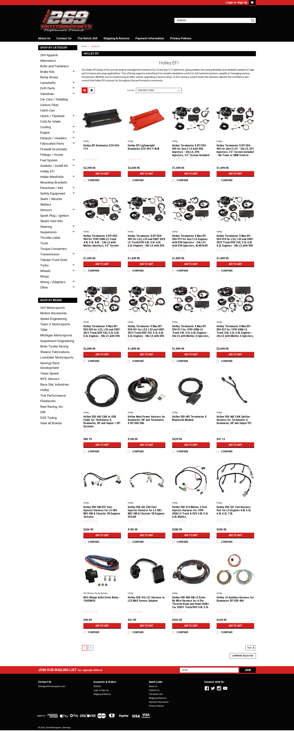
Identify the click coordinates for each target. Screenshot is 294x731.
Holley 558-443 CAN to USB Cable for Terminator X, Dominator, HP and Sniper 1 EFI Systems (101, 421)
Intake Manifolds (52, 177)
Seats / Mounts (51, 199)
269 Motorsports (52, 308)
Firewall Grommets (53, 149)
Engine (45, 132)
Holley (44, 390)
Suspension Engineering (57, 341)
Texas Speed (49, 373)
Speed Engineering (53, 319)
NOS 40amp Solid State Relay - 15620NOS (101, 599)
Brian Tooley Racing (54, 346)
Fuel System (49, 160)
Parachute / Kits (51, 188)
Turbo (44, 265)
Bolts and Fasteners (54, 66)
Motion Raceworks (53, 313)
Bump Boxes (49, 77)
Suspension (48, 232)
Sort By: (131, 90)
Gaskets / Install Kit (54, 166)
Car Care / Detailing (54, 99)
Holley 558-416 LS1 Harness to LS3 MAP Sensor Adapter (146, 599)
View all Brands (51, 423)
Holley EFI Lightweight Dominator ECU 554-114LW (143, 147)
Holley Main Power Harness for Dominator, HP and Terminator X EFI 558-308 (146, 420)
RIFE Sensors (49, 379)
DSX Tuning (48, 418)
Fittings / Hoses (51, 155)
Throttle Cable (50, 238)
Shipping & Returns (116, 38)
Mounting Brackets (53, 182)
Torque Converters (53, 249)
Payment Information (149, 38)
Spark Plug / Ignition (54, 216)
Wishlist (97, 686)
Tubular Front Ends (53, 260)
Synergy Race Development (50, 365)
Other (44, 287)
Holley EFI (47, 171)
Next (249, 648)
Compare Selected (242, 656)
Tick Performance (53, 396)
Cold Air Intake (50, 121)
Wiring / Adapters (52, 282)
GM (42, 412)
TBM (43, 330)
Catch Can (47, 110)
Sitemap (66, 727)
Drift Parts (47, 88)
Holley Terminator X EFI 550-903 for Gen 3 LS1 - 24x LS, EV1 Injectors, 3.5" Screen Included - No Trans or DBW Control (235, 150)
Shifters (45, 204)
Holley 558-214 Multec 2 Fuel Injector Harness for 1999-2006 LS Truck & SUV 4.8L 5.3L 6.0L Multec (190, 511)
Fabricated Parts (52, 144)
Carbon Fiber (49, 105)
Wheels (45, 271)
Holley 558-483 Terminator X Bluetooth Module (189, 418)
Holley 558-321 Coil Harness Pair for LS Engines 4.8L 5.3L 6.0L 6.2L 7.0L (234, 510)
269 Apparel (49, 55)
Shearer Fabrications (55, 352)
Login (229, 2)
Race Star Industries (54, 384)
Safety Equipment (52, 193)
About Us (44, 38)
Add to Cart (102, 173)
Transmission (49, 254)
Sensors (46, 210)
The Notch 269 (87, 38)
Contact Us (63, 38)
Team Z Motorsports (55, 324)
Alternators (48, 61)
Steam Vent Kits (51, 221)
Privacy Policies (180, 38)
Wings (44, 276)
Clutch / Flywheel (52, 116)
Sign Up (242, 2)
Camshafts (48, 83)
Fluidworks (48, 401)
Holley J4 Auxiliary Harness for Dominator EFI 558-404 (235, 599)
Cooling (45, 127)
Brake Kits (47, 72)
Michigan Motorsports (56, 335)
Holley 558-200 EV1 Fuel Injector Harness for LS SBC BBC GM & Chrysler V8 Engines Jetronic (101, 511)
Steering (46, 227)
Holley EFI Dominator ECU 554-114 (101, 147)
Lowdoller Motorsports (56, 357)
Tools (44, 243)
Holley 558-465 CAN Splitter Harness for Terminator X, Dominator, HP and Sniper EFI (234, 420)
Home (84, 46)
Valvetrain (47, 94)
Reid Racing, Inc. (51, 407)
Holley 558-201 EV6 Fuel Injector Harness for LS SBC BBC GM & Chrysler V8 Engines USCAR (146, 511)
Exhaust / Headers (53, 138)
